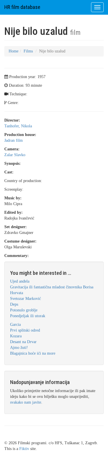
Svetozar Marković (25, 298)
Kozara (16, 336)
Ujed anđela (19, 281)
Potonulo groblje (23, 310)
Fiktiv (24, 449)
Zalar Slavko (14, 155)
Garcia (15, 324)
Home (13, 51)
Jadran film (13, 140)
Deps (14, 304)
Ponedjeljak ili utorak (27, 316)
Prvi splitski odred (25, 330)
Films (28, 51)
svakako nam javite (25, 402)
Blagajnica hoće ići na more (32, 353)
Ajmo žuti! (19, 347)
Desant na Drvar (23, 342)
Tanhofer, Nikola (18, 126)
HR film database (22, 7)
